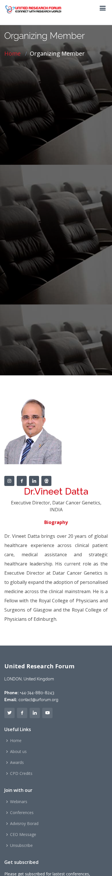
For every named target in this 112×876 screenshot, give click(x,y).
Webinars (18, 802)
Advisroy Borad (24, 824)
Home (12, 53)
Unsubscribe (21, 845)
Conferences (22, 813)
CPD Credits (21, 773)
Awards (17, 762)
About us (18, 752)
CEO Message (23, 835)
